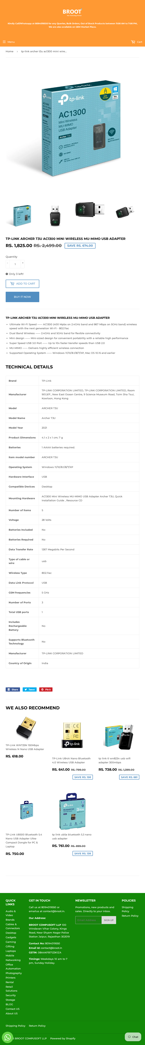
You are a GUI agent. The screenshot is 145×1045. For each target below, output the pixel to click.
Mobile (10, 955)
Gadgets (11, 937)
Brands (10, 919)
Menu (11, 41)
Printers (10, 977)
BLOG (9, 1004)
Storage (10, 999)
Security (11, 995)
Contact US (12, 1008)
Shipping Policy (15, 1025)
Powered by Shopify (62, 1038)
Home (9, 51)
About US (12, 1013)
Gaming (11, 941)
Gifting (10, 946)
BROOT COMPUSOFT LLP (31, 1038)
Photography (14, 973)
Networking (13, 960)
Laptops (11, 950)
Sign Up (109, 920)
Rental (10, 982)
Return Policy (130, 915)
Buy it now (22, 297)
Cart (139, 41)
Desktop (11, 932)
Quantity (11, 256)
